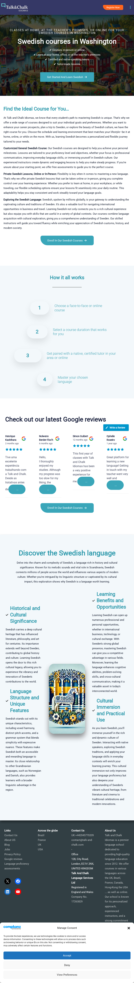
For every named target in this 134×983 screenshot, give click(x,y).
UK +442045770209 (82, 835)
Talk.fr (3, 261)
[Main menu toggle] (130, 7)
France (42, 840)
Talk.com (22, 261)
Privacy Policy (12, 854)
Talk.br (12, 261)
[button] (129, 928)
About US (9, 840)
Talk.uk (32, 261)
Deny (67, 965)
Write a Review (117, 427)
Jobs (7, 849)
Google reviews (13, 859)
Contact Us (10, 835)
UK (39, 844)
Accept (67, 955)
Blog (7, 844)
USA (40, 849)
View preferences (67, 974)
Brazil (41, 835)
